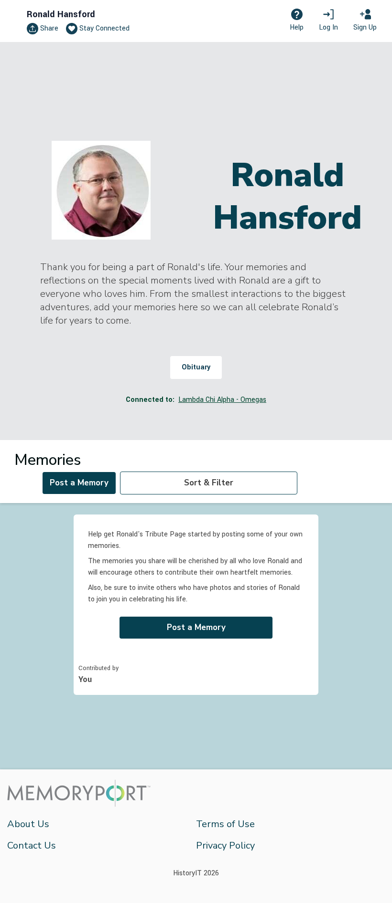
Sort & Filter (208, 482)
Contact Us (31, 845)
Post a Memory (79, 482)
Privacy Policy (225, 845)
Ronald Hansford (61, 14)
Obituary (196, 367)
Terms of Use (225, 824)
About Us (28, 824)
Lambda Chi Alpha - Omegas (222, 400)
